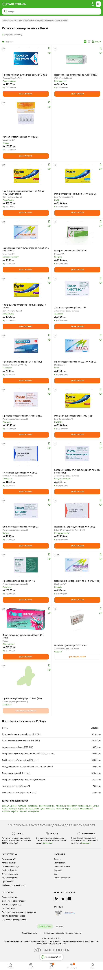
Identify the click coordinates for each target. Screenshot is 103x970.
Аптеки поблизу (9, 863)
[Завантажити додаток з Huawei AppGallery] (69, 898)
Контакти (58, 870)
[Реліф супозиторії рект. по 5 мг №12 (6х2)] (77, 175)
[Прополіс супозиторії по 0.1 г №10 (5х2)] (25, 399)
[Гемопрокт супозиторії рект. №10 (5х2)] (25, 345)
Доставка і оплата (10, 874)
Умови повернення (10, 878)
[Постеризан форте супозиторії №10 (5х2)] (77, 510)
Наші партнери (8, 908)
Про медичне (7, 881)
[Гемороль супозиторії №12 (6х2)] (77, 232)
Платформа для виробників (14, 920)
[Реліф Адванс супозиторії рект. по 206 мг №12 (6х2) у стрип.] (26, 175)
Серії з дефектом (9, 870)
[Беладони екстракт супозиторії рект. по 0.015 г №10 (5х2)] (25, 232)
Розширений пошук (10, 866)
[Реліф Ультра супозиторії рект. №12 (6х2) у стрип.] (26, 289)
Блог (56, 874)
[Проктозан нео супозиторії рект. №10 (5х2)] (77, 59)
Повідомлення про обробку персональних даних (62, 933)
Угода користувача (29, 933)
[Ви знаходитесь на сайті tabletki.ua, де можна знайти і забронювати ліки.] (14, 4)
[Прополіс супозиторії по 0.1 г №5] (77, 619)
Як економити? (8, 859)
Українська (44, 926)
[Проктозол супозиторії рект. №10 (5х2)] (26, 676)
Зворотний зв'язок (62, 866)
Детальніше (47, 843)
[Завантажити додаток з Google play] (56, 898)
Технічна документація (12, 904)
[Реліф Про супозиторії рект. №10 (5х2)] (77, 399)
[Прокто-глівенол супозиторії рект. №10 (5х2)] (25, 59)
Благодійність (60, 863)
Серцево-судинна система (56, 20)
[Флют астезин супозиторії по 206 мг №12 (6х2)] (25, 619)
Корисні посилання (62, 878)
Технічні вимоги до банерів (13, 916)
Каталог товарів (9, 20)
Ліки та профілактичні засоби (31, 20)
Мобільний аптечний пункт (14, 885)
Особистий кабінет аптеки (13, 901)
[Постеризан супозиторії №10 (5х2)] (25, 454)
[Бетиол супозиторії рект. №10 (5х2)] (25, 510)
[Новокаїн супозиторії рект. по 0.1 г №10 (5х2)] (77, 565)
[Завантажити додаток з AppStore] (62, 898)
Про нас (57, 859)
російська (60, 926)
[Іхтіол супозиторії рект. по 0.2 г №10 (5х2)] (77, 345)
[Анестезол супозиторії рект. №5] (77, 289)
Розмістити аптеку (10, 897)
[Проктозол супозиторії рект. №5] (25, 565)
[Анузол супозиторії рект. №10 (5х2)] (25, 113)
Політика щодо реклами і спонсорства (19, 912)
